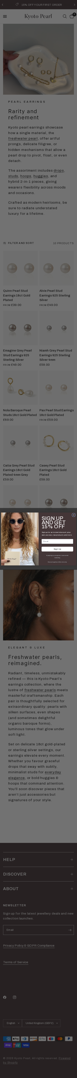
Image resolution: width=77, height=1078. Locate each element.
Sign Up (57, 549)
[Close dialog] (73, 515)
